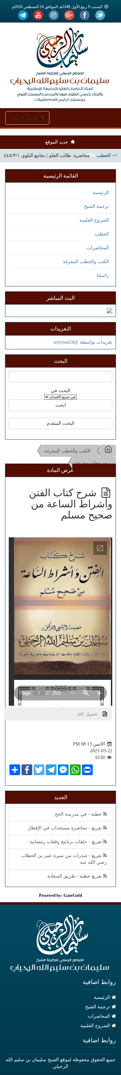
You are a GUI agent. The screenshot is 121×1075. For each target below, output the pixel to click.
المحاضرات (98, 247)
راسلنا (103, 275)
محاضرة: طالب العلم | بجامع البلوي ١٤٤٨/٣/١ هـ (50, 155)
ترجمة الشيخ (96, 206)
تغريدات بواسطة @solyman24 (82, 342)
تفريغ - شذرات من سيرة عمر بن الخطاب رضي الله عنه (64, 859)
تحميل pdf (90, 714)
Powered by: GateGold (60, 895)
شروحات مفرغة (91, 463)
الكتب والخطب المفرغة (86, 261)
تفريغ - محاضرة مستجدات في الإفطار (65, 827)
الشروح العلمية (94, 220)
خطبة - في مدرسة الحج (79, 814)
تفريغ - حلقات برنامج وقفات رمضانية (66, 841)
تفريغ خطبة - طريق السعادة (75, 876)
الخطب (102, 233)
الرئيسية (101, 192)
